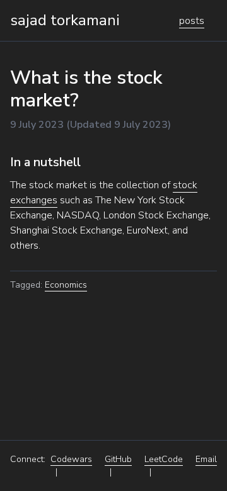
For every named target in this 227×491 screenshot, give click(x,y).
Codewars (71, 459)
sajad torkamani (65, 20)
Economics (66, 285)
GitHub (118, 459)
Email (206, 459)
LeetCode (163, 459)
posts (191, 21)
